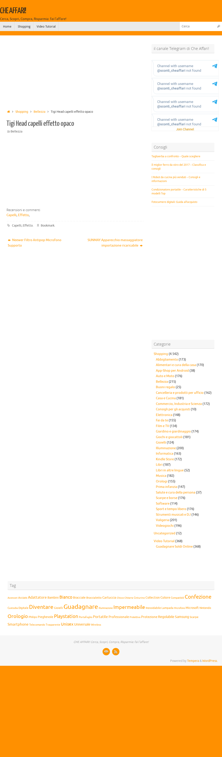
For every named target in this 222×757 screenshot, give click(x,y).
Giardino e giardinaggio (173, 431)
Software (163, 504)
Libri (159, 465)
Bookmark (47, 225)
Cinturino (139, 598)
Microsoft (192, 608)
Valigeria (162, 520)
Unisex (67, 624)
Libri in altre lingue (170, 470)
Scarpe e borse (166, 498)
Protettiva (135, 617)
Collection (152, 598)
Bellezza (39, 112)
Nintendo (205, 608)
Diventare (41, 607)
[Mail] (106, 651)
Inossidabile (153, 608)
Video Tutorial (164, 541)
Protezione (149, 617)
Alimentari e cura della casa (176, 365)
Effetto (23, 215)
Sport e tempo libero (171, 509)
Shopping (21, 112)
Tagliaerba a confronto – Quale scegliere (176, 156)
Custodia (13, 608)
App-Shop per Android (172, 371)
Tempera (193, 661)
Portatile (100, 617)
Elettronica (164, 415)
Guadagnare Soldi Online (174, 547)
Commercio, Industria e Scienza (179, 404)
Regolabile (166, 617)
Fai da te (162, 420)
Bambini (53, 598)
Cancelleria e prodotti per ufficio (180, 393)
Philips (33, 617)
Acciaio (22, 598)
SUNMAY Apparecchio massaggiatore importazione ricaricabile (115, 243)
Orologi (161, 481)
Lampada (167, 608)
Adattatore (37, 597)
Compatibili (177, 598)
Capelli (11, 215)
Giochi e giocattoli (169, 437)
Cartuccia (109, 597)
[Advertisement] (75, 71)
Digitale (23, 608)
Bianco (65, 597)
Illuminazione (166, 448)
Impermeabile (129, 607)
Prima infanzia (166, 487)
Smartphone (18, 624)
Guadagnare (81, 607)
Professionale (119, 617)
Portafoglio (85, 617)
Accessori (13, 597)
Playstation (66, 616)
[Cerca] (218, 26)
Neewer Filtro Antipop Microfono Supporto (34, 243)
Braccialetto (94, 598)
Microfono (179, 608)
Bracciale (79, 598)
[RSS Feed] (115, 651)
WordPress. (210, 661)
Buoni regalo (165, 387)
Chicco (120, 597)
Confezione (198, 597)
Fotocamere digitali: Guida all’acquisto (174, 202)
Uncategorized (164, 533)
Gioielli (161, 443)
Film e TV (162, 426)
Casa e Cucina (166, 398)
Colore (165, 598)
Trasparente (53, 624)
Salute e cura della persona (175, 492)
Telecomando (37, 624)
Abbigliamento (167, 360)
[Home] (9, 112)
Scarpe (194, 617)
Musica (161, 476)
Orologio (18, 616)
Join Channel (185, 129)
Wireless (96, 624)
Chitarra (128, 597)
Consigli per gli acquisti (173, 409)
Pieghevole (45, 617)
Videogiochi (165, 526)
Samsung (182, 617)
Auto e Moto (165, 376)
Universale (82, 624)
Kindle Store (165, 459)
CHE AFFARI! (13, 11)
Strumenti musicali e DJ (173, 515)
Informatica (164, 454)
